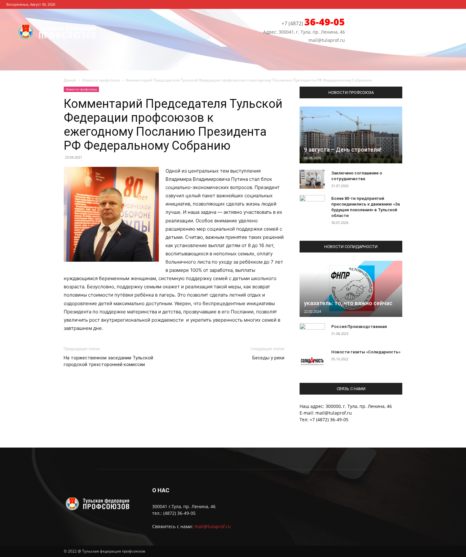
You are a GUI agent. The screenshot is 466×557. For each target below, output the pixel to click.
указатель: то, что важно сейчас (348, 303)
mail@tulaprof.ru (212, 526)
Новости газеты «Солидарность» (365, 352)
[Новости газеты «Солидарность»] (312, 358)
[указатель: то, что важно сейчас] (351, 289)
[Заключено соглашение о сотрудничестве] (312, 179)
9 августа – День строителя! (342, 149)
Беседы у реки (268, 358)
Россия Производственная (359, 326)
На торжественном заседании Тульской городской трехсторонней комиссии (108, 361)
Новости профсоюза (101, 80)
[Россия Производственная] (312, 332)
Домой (70, 80)
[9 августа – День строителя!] (351, 135)
